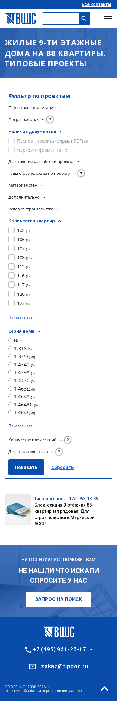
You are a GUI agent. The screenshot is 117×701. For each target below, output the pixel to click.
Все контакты (96, 4)
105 (23, 230)
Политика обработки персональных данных (43, 690)
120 (23, 294)
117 (23, 285)
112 (23, 267)
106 (23, 239)
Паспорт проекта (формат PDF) (52, 141)
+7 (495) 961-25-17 (59, 649)
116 (23, 276)
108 (24, 257)
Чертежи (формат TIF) (42, 150)
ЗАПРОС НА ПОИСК (58, 599)
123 (23, 303)
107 (23, 248)
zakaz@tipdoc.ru (65, 666)
